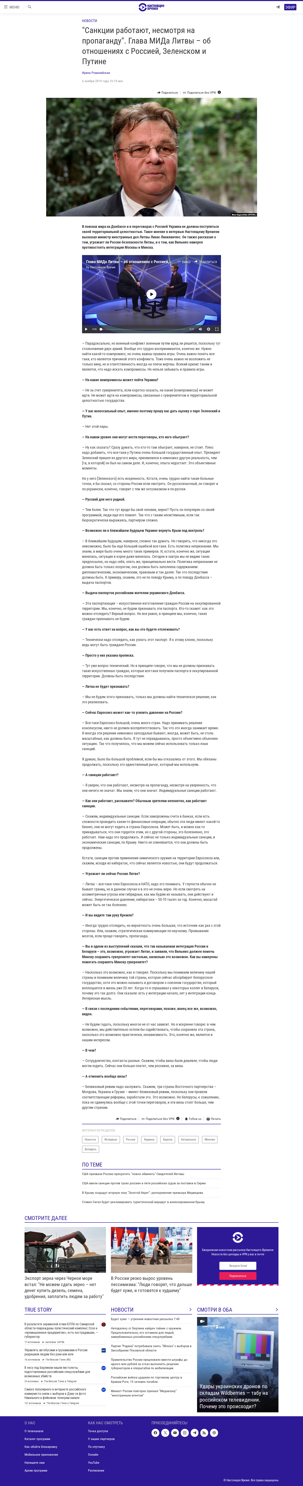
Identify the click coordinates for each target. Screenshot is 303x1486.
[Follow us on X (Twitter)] (165, 1433)
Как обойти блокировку (41, 1447)
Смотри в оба (214, 1309)
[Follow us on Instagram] (185, 1433)
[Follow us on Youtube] (175, 1433)
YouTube (93, 1462)
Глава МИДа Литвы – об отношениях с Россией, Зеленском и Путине (146, 261)
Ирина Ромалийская (96, 73)
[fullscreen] (217, 329)
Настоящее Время (102, 267)
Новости (89, 21)
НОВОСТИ (122, 1309)
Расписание (96, 1470)
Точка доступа (98, 1431)
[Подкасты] (214, 1433)
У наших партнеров (101, 1439)
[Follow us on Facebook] (155, 1433)
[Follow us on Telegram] (194, 1433)
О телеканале (34, 1431)
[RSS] (204, 1433)
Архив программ (36, 1470)
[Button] (167, 92)
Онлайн (93, 1454)
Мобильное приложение (41, 1454)
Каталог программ (37, 1439)
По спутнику (96, 1447)
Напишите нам (35, 1462)
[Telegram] (277, 7)
